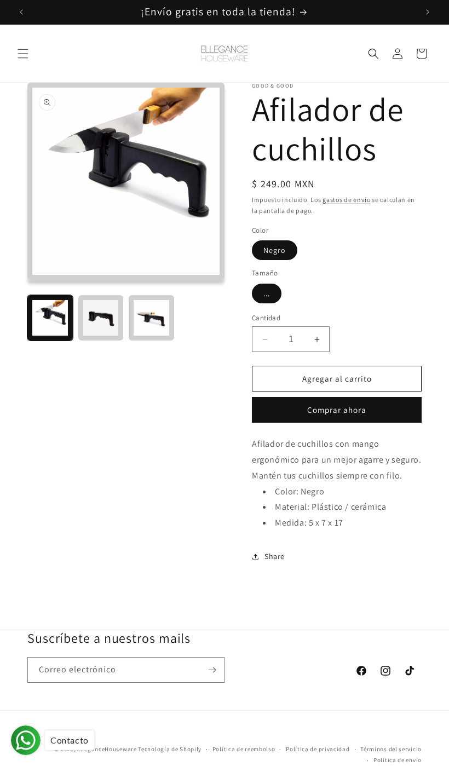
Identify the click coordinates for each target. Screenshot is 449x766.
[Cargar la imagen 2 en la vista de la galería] (101, 318)
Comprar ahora (336, 410)
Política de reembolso (243, 749)
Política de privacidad (317, 749)
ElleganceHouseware (107, 749)
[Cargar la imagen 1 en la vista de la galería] (50, 318)
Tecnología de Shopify (170, 749)
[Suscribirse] (212, 670)
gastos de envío (347, 199)
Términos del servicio (391, 749)
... (266, 293)
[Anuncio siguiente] (428, 12)
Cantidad (266, 317)
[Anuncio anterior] (21, 12)
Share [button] (274, 556)
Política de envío (397, 760)
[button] (23, 54)
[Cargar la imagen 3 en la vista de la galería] (151, 318)
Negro (274, 250)
